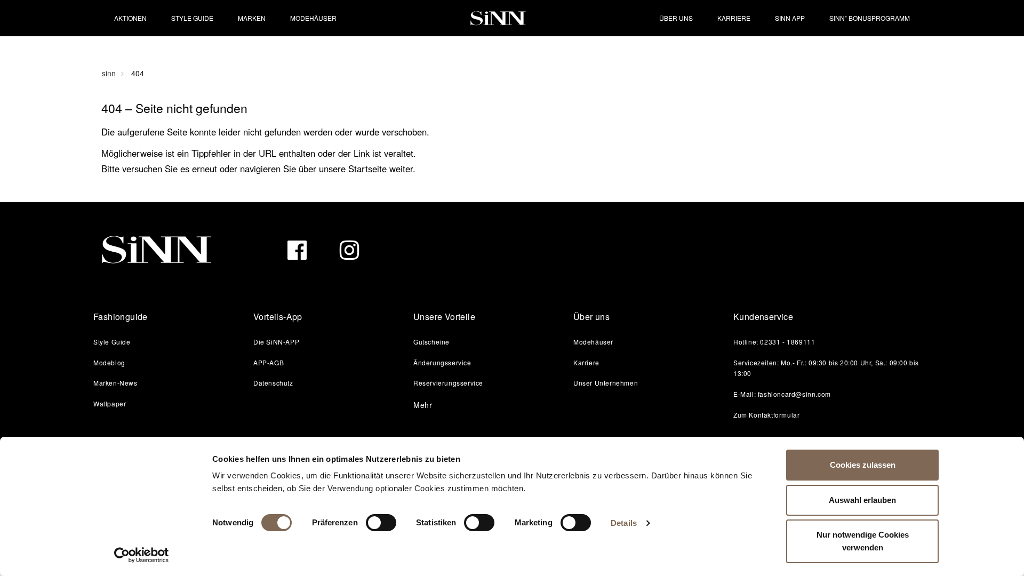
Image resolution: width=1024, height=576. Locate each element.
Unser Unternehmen (605, 382)
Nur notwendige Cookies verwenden (863, 541)
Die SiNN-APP (276, 341)
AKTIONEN (130, 17)
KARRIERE (733, 17)
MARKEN (252, 17)
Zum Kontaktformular (766, 414)
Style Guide (112, 341)
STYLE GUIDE (192, 17)
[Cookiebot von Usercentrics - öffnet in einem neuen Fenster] (141, 555)
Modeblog (109, 362)
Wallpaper (109, 403)
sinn (109, 73)
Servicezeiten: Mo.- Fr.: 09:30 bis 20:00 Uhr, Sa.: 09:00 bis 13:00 (826, 368)
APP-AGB (268, 362)
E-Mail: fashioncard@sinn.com (782, 393)
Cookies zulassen (862, 464)
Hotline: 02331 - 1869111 (774, 341)
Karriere (586, 362)
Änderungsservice (442, 362)
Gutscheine (431, 341)
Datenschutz (273, 382)
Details (624, 522)
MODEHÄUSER (313, 17)
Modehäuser (593, 341)
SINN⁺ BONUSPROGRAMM (869, 17)
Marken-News (115, 382)
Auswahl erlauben (862, 500)
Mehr (423, 404)
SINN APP (790, 17)
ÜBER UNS (676, 17)
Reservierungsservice (448, 382)
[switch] (381, 522)
